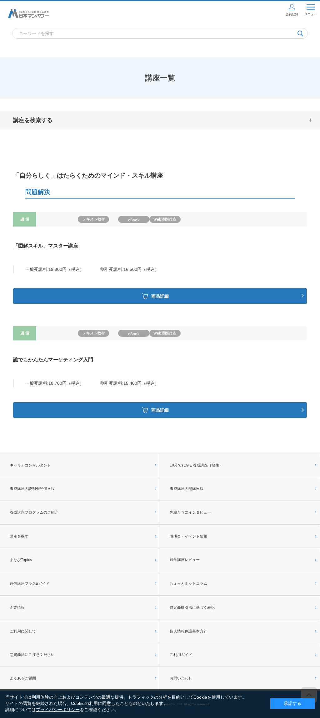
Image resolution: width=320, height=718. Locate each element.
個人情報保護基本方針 (188, 631)
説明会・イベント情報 (188, 536)
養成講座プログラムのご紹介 (34, 512)
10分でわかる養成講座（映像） (196, 465)
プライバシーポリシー (58, 709)
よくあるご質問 (23, 678)
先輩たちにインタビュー (190, 512)
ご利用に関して (23, 631)
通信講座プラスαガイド (29, 583)
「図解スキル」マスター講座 (45, 245)
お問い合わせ (181, 678)
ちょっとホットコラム (188, 583)
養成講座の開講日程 (186, 488)
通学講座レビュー (185, 560)
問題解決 (37, 191)
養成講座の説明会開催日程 (32, 488)
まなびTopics (21, 560)
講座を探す (19, 536)
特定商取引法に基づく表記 (192, 607)
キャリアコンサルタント (30, 465)
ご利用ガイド (181, 654)
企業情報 (17, 607)
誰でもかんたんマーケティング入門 (53, 359)
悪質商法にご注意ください (32, 654)
